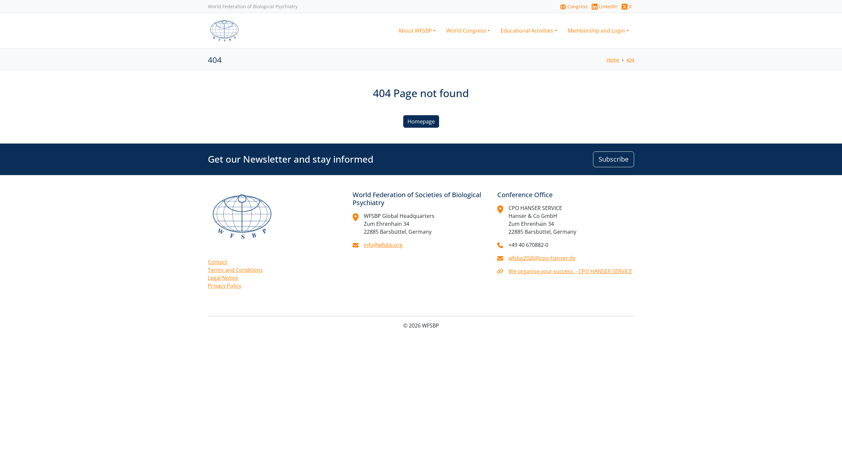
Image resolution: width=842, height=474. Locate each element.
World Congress (466, 30)
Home (613, 60)
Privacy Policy (224, 285)
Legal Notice (223, 277)
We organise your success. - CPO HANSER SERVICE (570, 271)
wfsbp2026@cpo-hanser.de (542, 258)
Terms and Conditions (235, 270)
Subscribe (614, 159)
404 (630, 60)
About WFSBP (415, 30)
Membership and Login (596, 30)
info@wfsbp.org (383, 245)
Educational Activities (527, 30)
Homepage (421, 121)
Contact (217, 262)
